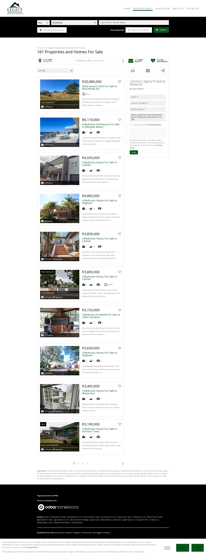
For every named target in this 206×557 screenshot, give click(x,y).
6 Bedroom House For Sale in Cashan (99, 163)
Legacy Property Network (58, 48)
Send (134, 152)
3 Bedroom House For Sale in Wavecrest (99, 392)
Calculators (117, 520)
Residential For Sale (58, 517)
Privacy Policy (77, 522)
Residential (73, 48)
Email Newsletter (154, 124)
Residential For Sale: (45, 533)
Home (46, 517)
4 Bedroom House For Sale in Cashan (99, 239)
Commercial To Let (108, 517)
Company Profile (141, 520)
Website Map (42, 522)
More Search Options (141, 30)
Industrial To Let (139, 517)
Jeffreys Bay (59, 533)
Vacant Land (94, 520)
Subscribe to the (147, 124)
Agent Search (128, 520)
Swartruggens (97, 533)
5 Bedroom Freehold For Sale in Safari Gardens (101, 315)
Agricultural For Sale (45, 520)
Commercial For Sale (91, 517)
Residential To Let (74, 517)
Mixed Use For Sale (154, 517)
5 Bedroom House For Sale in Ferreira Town (99, 430)
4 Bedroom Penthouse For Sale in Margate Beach (100, 125)
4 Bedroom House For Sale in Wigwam (99, 201)
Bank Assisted (106, 520)
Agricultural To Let (61, 520)
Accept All (197, 548)
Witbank (107, 533)
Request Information (62, 522)
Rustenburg (86, 533)
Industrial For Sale (124, 517)
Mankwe (69, 533)
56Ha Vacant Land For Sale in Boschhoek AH (99, 87)
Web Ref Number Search (53, 30)
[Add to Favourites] (119, 81)
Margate (77, 533)
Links (50, 522)
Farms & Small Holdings (79, 520)
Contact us (154, 520)
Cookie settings (167, 548)
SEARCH (163, 30)
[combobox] (134, 22)
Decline (183, 548)
